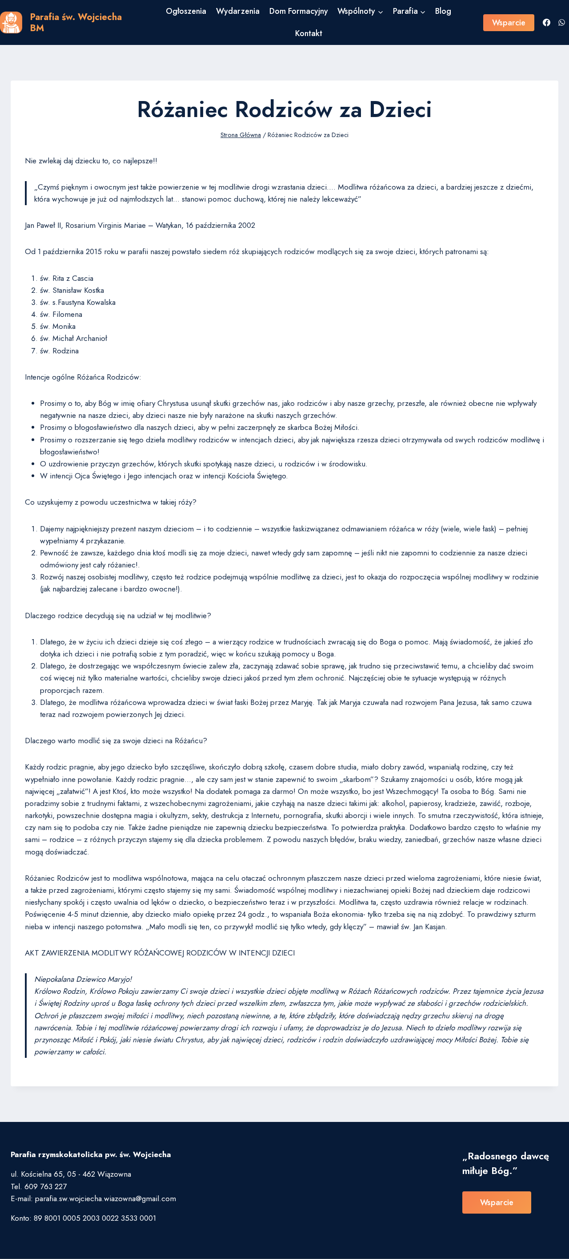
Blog (443, 11)
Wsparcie (508, 22)
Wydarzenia (238, 11)
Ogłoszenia (186, 11)
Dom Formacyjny (298, 11)
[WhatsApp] (561, 22)
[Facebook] (546, 22)
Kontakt (308, 33)
